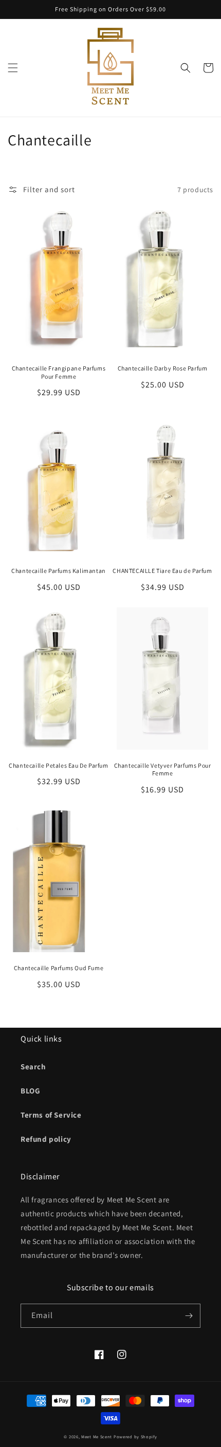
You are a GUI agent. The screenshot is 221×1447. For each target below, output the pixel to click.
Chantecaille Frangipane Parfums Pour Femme (59, 372)
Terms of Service (51, 1115)
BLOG (30, 1091)
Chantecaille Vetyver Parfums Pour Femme (162, 769)
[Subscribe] (188, 1316)
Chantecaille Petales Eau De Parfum (58, 765)
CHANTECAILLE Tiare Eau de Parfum (162, 570)
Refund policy (46, 1139)
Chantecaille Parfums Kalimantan (58, 570)
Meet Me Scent (96, 1436)
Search (33, 1066)
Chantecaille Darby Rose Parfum (163, 368)
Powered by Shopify (135, 1436)
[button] (13, 68)
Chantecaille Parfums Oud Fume (58, 968)
